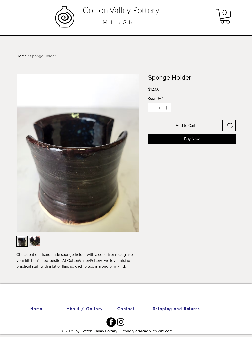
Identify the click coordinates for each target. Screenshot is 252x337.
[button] (225, 16)
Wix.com (165, 331)
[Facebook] (111, 322)
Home (21, 56)
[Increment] (167, 107)
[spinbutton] (159, 107)
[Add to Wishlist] (230, 125)
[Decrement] (152, 107)
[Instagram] (121, 322)
